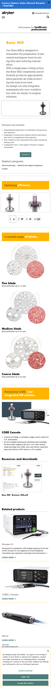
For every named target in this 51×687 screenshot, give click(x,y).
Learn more (8, 557)
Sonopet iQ (7, 544)
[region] (25, 667)
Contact (25, 154)
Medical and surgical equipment (30, 165)
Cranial (4, 169)
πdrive (5, 636)
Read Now (8, 5)
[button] (25, 202)
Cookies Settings (25, 670)
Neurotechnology (8, 165)
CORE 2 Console (10, 594)
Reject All (25, 677)
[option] (12, 219)
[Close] (48, 651)
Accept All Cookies (25, 683)
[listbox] (25, 219)
